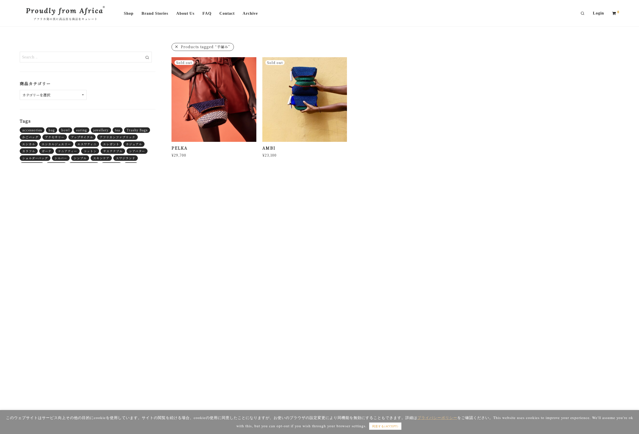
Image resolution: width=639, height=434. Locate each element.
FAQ (206, 13)
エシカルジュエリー (56, 144)
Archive (250, 13)
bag (51, 130)
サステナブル (113, 151)
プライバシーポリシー (437, 417)
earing (81, 130)
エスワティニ (87, 144)
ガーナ (46, 151)
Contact (227, 13)
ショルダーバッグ (35, 158)
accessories (32, 130)
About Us (185, 13)
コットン (90, 151)
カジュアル (134, 144)
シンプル (80, 158)
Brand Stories (155, 13)
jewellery (101, 130)
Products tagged (205, 46)
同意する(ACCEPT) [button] (385, 426)
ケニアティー (67, 151)
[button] (147, 57)
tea (117, 130)
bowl (65, 130)
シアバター (137, 151)
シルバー (60, 158)
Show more (180, 154)
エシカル (28, 144)
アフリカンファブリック (117, 137)
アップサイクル (82, 137)
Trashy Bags (137, 130)
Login (598, 13)
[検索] (583, 13)
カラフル (28, 151)
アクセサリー (54, 137)
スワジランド (125, 158)
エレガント (111, 144)
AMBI (269, 148)
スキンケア (101, 158)
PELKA (179, 148)
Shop (129, 13)
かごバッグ (30, 137)
